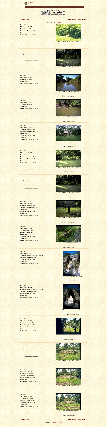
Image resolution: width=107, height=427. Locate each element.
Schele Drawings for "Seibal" (31, 34)
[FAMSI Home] (25, 2)
